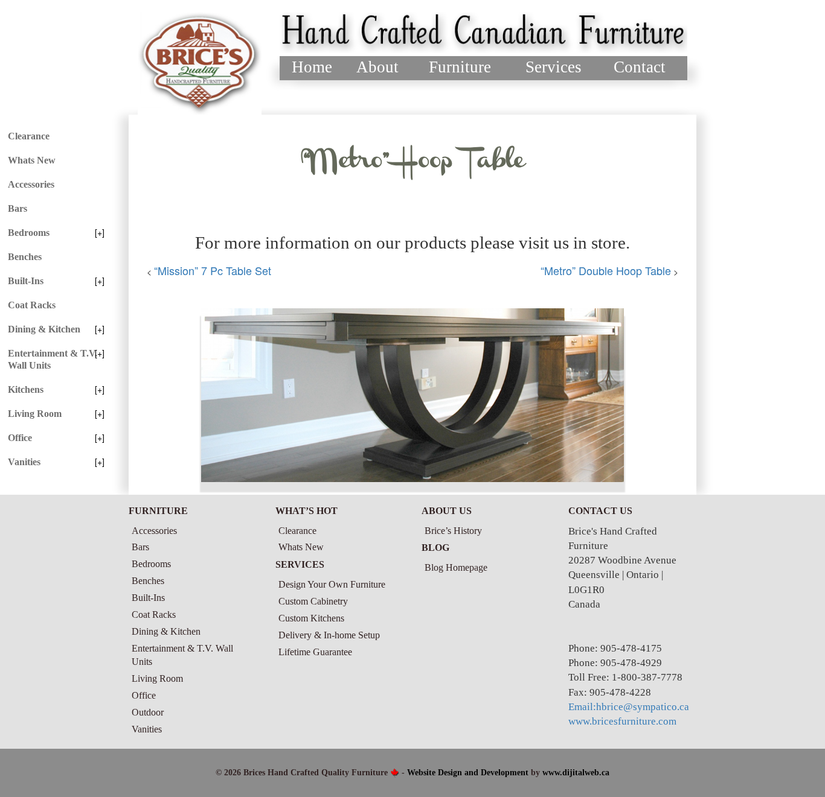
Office (20, 438)
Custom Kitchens (311, 618)
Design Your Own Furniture (331, 584)
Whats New (32, 160)
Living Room (35, 413)
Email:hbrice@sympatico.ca (628, 707)
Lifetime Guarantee (315, 652)
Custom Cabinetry (313, 601)
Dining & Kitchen (44, 329)
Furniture (460, 67)
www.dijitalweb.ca (575, 772)
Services (553, 67)
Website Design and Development (467, 772)
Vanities (24, 462)
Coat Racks (32, 305)
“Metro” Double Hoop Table (606, 270)
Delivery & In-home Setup (329, 635)
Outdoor (148, 712)
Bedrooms (29, 232)
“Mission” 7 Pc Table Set (212, 270)
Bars (17, 208)
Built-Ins (25, 281)
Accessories (31, 184)
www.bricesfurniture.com (622, 721)
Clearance (29, 136)
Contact (640, 67)
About (377, 67)
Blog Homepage (456, 567)
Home (312, 67)
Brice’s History (453, 531)
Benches (25, 257)
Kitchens (25, 389)
